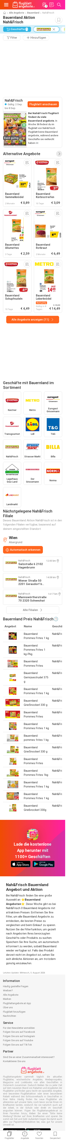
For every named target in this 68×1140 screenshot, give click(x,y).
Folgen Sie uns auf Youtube (18, 1040)
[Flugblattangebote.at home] (23, 4)
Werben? (8, 990)
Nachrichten (9, 1015)
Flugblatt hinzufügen (14, 1011)
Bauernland (33, 12)
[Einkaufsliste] (52, 5)
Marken (7, 999)
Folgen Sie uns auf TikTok (17, 1044)
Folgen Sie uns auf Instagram (19, 1036)
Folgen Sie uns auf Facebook (19, 1031)
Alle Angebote (16, 12)
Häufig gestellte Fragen (15, 986)
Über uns (8, 1007)
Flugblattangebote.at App (17, 1003)
